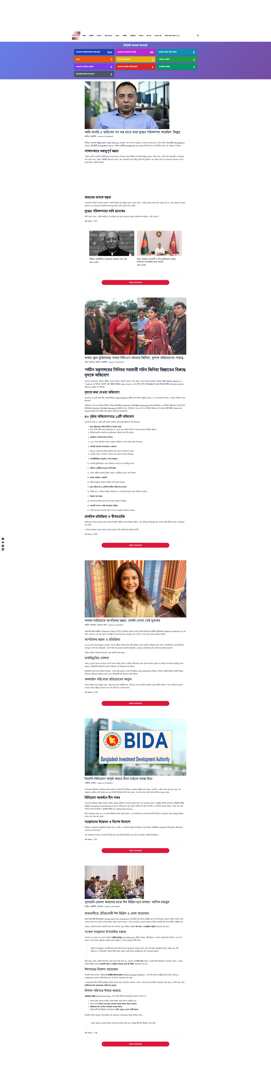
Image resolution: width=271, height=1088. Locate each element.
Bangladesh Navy (105, 146)
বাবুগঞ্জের (103, 408)
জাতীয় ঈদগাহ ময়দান (115, 975)
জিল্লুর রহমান (101, 143)
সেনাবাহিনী (170, 143)
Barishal (96, 408)
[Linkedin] (3, 549)
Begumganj (144, 405)
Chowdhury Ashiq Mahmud (101, 806)
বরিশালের (88, 408)
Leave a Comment (105, 136)
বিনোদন (141, 36)
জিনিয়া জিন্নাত (115, 384)
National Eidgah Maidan (134, 975)
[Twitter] (3, 542)
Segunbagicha (121, 398)
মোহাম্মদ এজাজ (90, 996)
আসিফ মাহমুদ (117, 937)
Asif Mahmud (128, 937)
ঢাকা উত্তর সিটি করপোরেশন (94, 919)
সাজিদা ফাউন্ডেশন (157, 631)
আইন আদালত (108, 36)
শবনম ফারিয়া (96, 631)
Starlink (163, 827)
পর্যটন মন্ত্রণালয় (167, 381)
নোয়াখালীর (118, 405)
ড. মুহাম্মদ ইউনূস (107, 809)
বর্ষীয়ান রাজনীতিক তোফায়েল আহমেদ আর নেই (108, 259)
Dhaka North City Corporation (117, 919)
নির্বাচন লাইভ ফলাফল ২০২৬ (172, 36)
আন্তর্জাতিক (133, 36)
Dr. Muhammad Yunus (123, 809)
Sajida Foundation (172, 631)
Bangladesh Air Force (134, 146)
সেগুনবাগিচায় (110, 398)
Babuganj (112, 408)
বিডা (110, 803)
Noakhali (126, 405)
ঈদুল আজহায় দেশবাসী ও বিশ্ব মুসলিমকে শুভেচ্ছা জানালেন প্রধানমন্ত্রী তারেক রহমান (156, 260)
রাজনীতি (91, 36)
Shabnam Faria (108, 631)
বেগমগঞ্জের (135, 405)
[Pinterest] (3, 546)
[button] (198, 35)
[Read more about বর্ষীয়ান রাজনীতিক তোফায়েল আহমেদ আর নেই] (111, 243)
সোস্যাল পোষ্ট (158, 36)
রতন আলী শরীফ (167, 408)
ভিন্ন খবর (149, 36)
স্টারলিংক (155, 827)
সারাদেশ (99, 36)
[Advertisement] (135, 15)
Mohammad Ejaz (104, 996)
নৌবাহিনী (93, 146)
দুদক (144, 398)
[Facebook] (3, 539)
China (162, 792)
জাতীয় (84, 36)
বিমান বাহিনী (119, 146)
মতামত (117, 36)
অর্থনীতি (125, 36)
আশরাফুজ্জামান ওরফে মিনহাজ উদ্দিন (157, 384)
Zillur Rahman (113, 143)
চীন (157, 792)
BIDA (116, 803)
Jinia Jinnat (126, 384)
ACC (149, 398)
